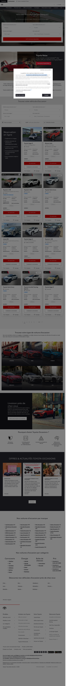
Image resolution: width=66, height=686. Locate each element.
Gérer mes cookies (20, 95)
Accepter (46, 95)
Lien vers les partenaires (19, 91)
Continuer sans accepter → (46, 69)
